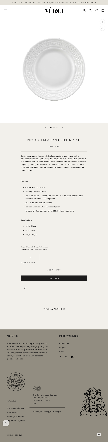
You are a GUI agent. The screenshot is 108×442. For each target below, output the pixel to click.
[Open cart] (103, 10)
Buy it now (54, 278)
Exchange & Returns (15, 416)
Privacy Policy (12, 412)
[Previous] (45, 127)
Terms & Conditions (15, 408)
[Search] (90, 10)
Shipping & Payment (16, 420)
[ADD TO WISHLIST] (24, 287)
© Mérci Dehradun (14, 435)
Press (61, 352)
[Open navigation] (5, 10)
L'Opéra (62, 347)
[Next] (62, 127)
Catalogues (64, 343)
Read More (90, 2)
